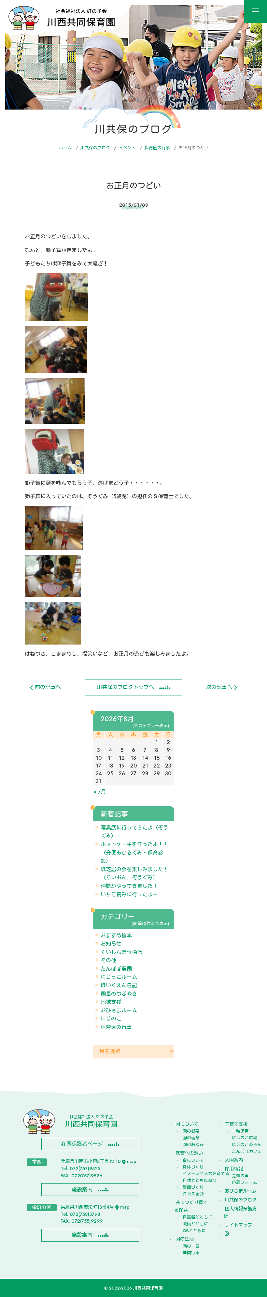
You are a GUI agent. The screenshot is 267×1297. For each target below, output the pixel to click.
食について (193, 1160)
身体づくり (193, 1167)
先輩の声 (240, 1176)
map (131, 1161)
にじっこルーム (119, 977)
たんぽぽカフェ (244, 1151)
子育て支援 (236, 1124)
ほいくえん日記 (119, 985)
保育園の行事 (157, 148)
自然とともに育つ (195, 1180)
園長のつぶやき (119, 994)
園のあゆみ (193, 1144)
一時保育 (240, 1131)
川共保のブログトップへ (125, 687)
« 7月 (100, 792)
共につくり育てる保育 (190, 1206)
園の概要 (191, 1131)
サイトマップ (238, 1225)
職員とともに (195, 1224)
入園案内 (234, 1160)
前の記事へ (47, 687)
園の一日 (191, 1246)
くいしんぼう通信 (121, 952)
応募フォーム (244, 1182)
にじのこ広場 (244, 1138)
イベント (127, 148)
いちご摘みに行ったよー (129, 894)
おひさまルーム (119, 1010)
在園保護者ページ (82, 1144)
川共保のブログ (95, 148)
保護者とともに (195, 1217)
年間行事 (191, 1253)
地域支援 (111, 1002)
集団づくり (193, 1187)
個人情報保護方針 (240, 1212)
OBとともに (194, 1231)
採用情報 (234, 1169)
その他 (108, 960)
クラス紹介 (193, 1194)
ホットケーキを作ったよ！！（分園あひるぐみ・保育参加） (134, 853)
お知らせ (111, 943)
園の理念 (191, 1138)
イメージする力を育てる (195, 1173)
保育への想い (189, 1153)
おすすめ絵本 (116, 935)
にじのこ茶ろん (244, 1144)
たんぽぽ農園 (116, 969)
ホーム (65, 148)
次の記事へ (220, 687)
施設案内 (82, 1189)
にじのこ (111, 1018)
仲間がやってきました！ (129, 886)
